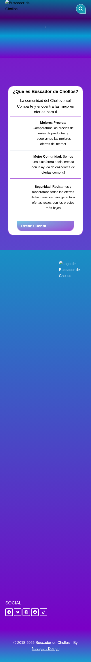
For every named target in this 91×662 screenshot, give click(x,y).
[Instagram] (26, 612)
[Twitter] (17, 612)
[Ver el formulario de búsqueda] (81, 9)
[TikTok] (43, 612)
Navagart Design (45, 649)
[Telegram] (9, 612)
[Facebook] (35, 612)
